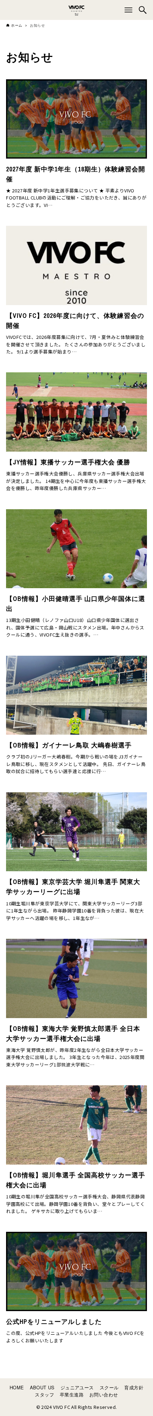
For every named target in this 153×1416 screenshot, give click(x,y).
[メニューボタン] (128, 10)
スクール (109, 1387)
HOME (17, 1387)
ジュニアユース (77, 1387)
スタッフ (44, 1394)
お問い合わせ (103, 1394)
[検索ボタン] (143, 10)
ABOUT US (42, 1387)
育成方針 (133, 1387)
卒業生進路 (72, 1394)
